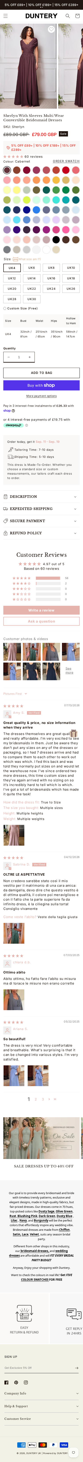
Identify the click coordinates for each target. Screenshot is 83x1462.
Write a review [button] (41, 610)
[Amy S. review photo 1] (14, 835)
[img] (13, 706)
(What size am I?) (26, 259)
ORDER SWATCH (66, 161)
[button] (40, 7)
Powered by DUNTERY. (56, 1453)
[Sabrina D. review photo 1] (14, 933)
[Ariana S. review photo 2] (38, 1075)
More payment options (41, 396)
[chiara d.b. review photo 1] (14, 999)
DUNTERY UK (33, 1453)
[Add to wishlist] (51, 29)
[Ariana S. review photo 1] (14, 1075)
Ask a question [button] (41, 621)
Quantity (9, 348)
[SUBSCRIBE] (76, 1368)
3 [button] (43, 1099)
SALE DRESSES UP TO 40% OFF (44, 1166)
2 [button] (36, 1099)
